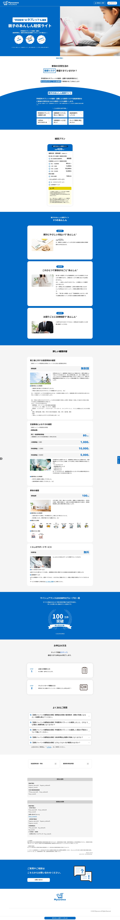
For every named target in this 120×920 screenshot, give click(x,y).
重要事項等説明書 (68, 763)
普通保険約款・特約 (37, 763)
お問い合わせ (39, 880)
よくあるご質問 (50, 581)
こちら (49, 747)
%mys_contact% (33, 816)
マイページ (113, 3)
